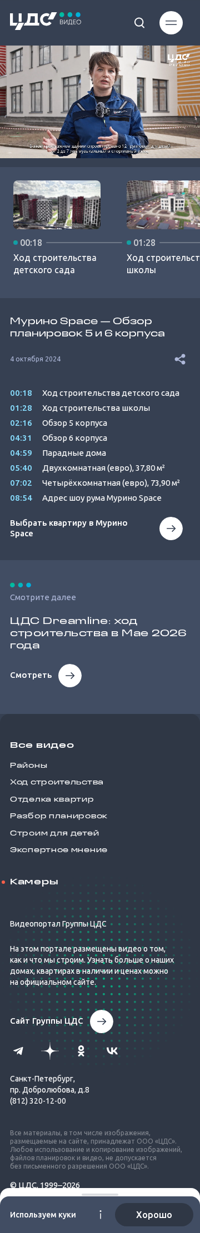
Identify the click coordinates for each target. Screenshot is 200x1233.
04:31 (21, 437)
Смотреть (31, 675)
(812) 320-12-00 (38, 1100)
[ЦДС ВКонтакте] (112, 1051)
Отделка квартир (52, 799)
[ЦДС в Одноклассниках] (81, 1051)
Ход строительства (57, 782)
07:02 (21, 482)
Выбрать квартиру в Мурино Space (69, 528)
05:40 (21, 467)
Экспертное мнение (59, 850)
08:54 (21, 497)
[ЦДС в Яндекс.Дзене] (50, 1051)
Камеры (34, 882)
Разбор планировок (59, 816)
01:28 (21, 407)
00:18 (21, 392)
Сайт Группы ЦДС (46, 1020)
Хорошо (154, 1215)
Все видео (42, 745)
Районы (28, 765)
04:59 (21, 452)
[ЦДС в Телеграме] (19, 1051)
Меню (165, 22)
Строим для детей (54, 833)
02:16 (21, 422)
